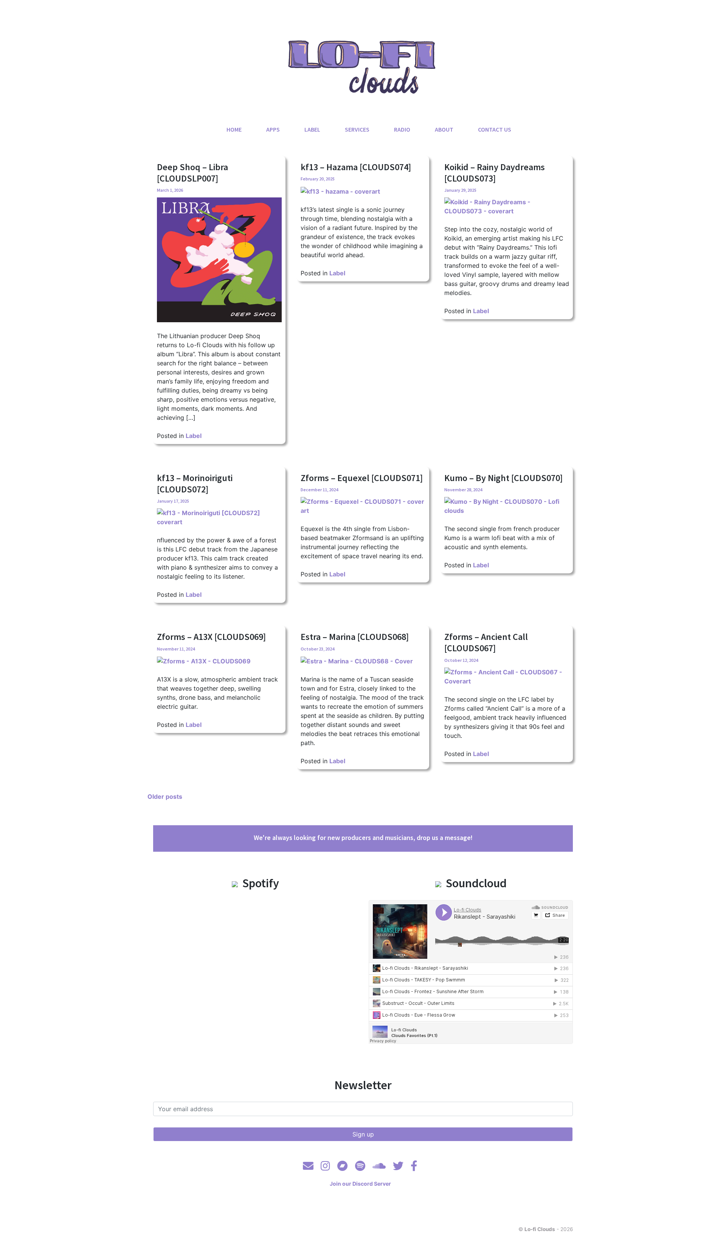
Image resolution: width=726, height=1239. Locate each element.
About (444, 129)
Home (234, 129)
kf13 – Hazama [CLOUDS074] (356, 167)
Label (312, 129)
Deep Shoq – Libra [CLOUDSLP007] (192, 172)
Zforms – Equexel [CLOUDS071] (362, 478)
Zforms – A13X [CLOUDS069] (211, 637)
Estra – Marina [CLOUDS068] (355, 637)
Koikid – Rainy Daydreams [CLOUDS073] (494, 172)
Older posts (164, 796)
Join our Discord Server (360, 1183)
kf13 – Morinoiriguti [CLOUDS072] (195, 483)
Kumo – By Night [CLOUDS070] (503, 478)
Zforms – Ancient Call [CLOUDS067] (486, 642)
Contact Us (494, 129)
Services (357, 129)
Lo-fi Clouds (539, 1229)
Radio (402, 129)
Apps (273, 129)
